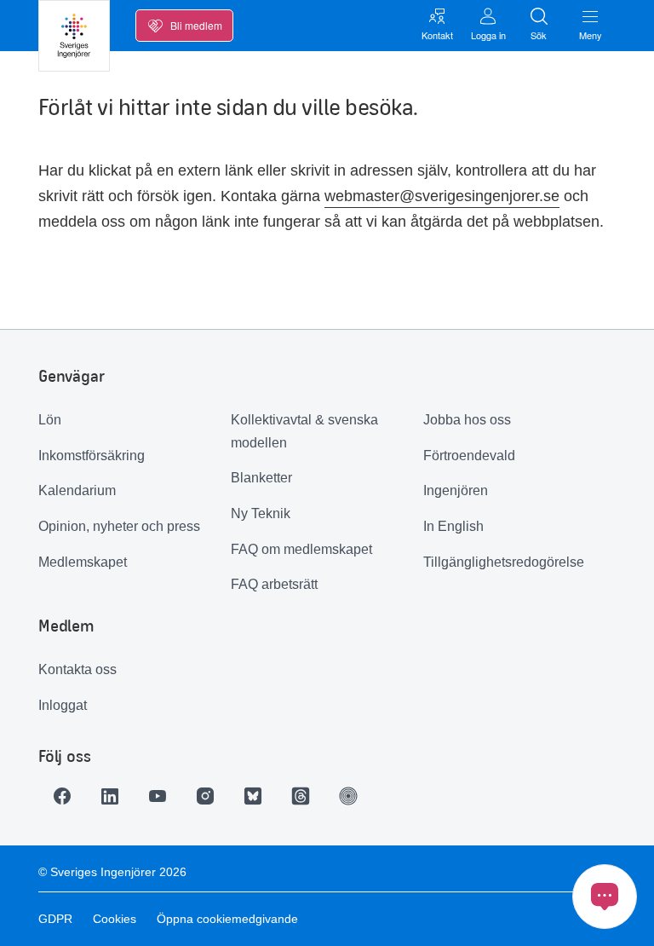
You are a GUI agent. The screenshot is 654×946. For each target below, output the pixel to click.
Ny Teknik (260, 513)
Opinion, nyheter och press (119, 526)
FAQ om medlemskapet (301, 549)
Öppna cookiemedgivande (227, 919)
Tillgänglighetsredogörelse (503, 562)
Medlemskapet (82, 562)
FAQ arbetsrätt (274, 584)
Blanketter (261, 477)
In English (453, 526)
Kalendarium (77, 490)
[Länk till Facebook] (62, 796)
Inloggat (62, 705)
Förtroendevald (469, 455)
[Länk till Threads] (300, 796)
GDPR (55, 919)
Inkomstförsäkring (91, 455)
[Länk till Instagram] (205, 796)
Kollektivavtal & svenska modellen (304, 431)
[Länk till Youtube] (157, 796)
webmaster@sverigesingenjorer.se (441, 196)
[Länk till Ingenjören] (348, 796)
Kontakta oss (77, 669)
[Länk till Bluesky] (252, 796)
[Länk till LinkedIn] (109, 796)
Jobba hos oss (467, 419)
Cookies (114, 919)
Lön (49, 419)
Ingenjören (455, 490)
